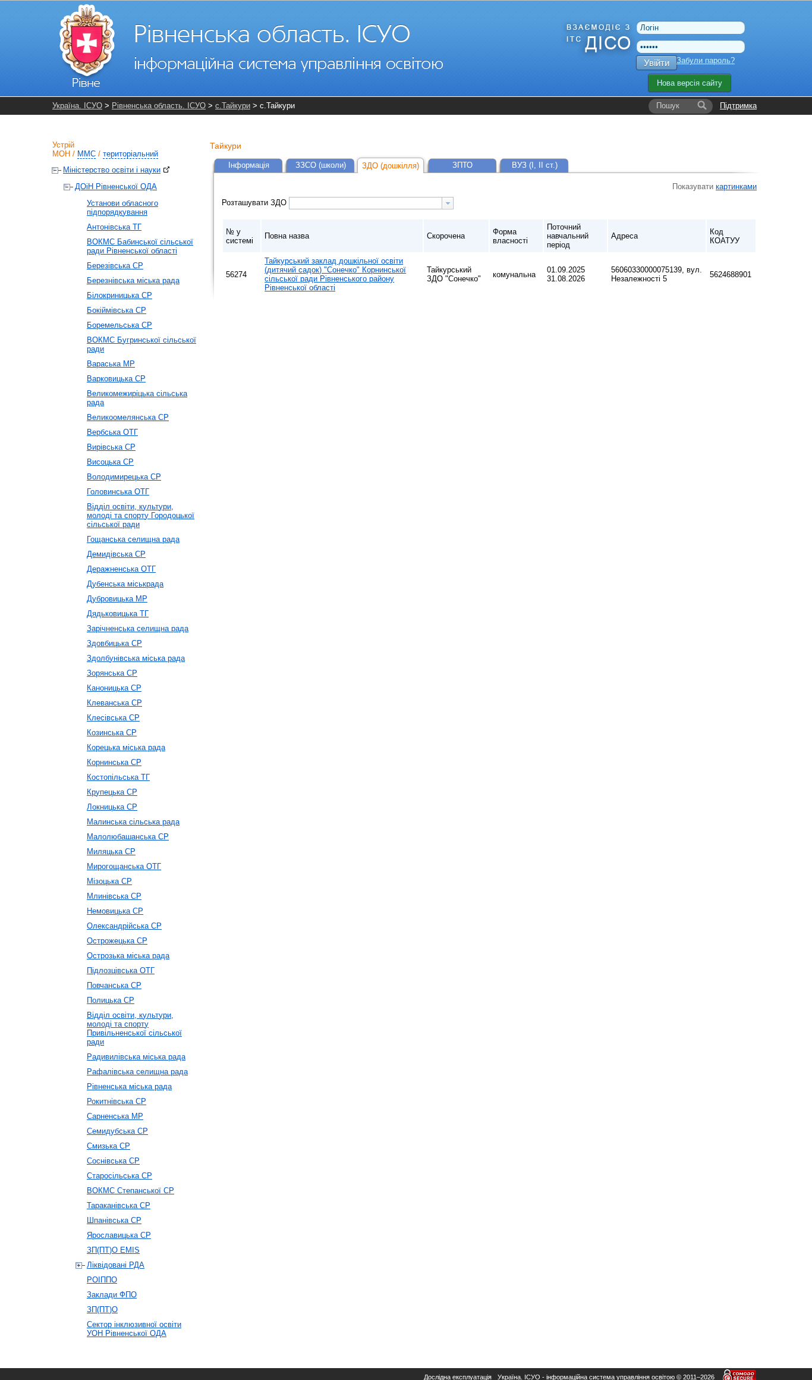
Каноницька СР (114, 687)
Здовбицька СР (114, 643)
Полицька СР (110, 1000)
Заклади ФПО (112, 1294)
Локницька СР (112, 806)
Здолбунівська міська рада (136, 658)
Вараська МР (111, 363)
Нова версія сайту (689, 83)
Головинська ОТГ (118, 491)
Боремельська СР (119, 325)
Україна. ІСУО (77, 105)
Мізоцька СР (109, 881)
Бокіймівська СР (116, 310)
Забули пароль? (705, 60)
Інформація (248, 165)
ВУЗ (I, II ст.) (535, 165)
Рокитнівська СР (116, 1101)
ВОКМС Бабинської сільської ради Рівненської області (140, 246)
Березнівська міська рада (133, 280)
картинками (736, 186)
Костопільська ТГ (118, 777)
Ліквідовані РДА (115, 1264)
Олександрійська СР (124, 925)
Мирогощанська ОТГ (124, 866)
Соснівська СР (113, 1160)
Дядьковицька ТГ (118, 613)
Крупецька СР (112, 792)
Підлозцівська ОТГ (121, 970)
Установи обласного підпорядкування (122, 208)
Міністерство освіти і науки (111, 169)
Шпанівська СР (114, 1220)
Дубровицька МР (117, 598)
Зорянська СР (112, 673)
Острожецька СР (117, 940)
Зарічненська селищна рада (137, 628)
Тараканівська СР (118, 1205)
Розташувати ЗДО (255, 202)
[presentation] (447, 203)
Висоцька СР (110, 461)
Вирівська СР (111, 447)
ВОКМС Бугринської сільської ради (141, 344)
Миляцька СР (111, 851)
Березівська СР (115, 265)
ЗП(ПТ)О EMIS (113, 1250)
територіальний (130, 153)
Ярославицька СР (119, 1235)
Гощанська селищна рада (133, 539)
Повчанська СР (114, 985)
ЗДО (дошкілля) (390, 165)
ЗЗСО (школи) (320, 165)
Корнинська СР (114, 762)
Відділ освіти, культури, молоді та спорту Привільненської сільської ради (134, 1028)
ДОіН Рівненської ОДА (116, 186)
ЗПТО (462, 165)
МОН (61, 153)
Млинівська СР (114, 896)
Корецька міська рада (126, 747)
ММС (86, 153)
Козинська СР (112, 732)
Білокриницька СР (119, 295)
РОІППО (102, 1279)
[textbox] (365, 203)
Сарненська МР (115, 1116)
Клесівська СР (113, 717)
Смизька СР (108, 1145)
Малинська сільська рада (133, 821)
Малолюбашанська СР (128, 836)
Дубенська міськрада (125, 583)
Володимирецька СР (124, 476)
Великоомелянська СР (128, 417)
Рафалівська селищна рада (137, 1071)
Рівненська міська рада (129, 1086)
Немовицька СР (115, 911)
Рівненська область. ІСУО (159, 105)
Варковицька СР (116, 378)
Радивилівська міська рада (136, 1056)
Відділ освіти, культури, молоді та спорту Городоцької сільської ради (140, 515)
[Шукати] (702, 106)
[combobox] (371, 203)
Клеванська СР (114, 702)
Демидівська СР (116, 554)
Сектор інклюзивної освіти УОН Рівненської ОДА (134, 1329)
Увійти (656, 63)
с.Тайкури (232, 105)
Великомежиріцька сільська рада (137, 398)
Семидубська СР (117, 1131)
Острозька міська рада (128, 955)
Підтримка (738, 105)
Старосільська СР (119, 1175)
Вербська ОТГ (112, 432)
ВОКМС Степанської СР (130, 1190)
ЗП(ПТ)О (102, 1309)
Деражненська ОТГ (121, 568)
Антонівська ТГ (114, 226)
